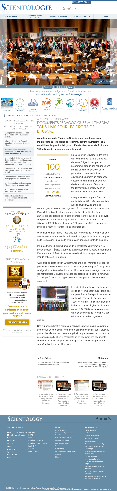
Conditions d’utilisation (90, 490)
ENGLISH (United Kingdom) (17, 435)
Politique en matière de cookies (71, 490)
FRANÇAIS (11, 440)
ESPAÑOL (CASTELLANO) (37, 443)
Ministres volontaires (58, 16)
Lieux (57, 457)
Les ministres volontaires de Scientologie (94, 447)
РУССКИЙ (11, 449)
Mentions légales (105, 490)
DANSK (10, 438)
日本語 (9, 446)
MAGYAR (31, 432)
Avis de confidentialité (51, 490)
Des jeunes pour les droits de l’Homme (95, 472)
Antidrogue (70, 109)
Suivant (70, 86)
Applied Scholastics (33, 109)
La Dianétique (89, 433)
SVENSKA (32, 438)
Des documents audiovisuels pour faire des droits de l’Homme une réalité (18, 170)
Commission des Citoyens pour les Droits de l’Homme (95, 477)
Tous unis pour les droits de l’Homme (94, 467)
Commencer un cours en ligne (95, 444)
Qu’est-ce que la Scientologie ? (35, 16)
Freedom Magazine (91, 456)
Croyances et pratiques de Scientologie (64, 434)
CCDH (94, 109)
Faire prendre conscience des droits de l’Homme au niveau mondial (17, 135)
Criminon (47, 109)
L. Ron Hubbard (11, 16)
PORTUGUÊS (33, 451)
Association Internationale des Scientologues (95, 452)
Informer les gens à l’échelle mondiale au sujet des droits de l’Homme (17, 143)
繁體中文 (10, 452)
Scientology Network (92, 435)
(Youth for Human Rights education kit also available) (17, 331)
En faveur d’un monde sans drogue (94, 463)
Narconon (58, 108)
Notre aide (7, 110)
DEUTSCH (11, 458)
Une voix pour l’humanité (63, 437)
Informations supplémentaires (65, 451)
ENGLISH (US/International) (17, 432)
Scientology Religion (91, 438)
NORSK (31, 435)
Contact (58, 454)
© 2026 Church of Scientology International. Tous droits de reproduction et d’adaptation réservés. (39, 488)
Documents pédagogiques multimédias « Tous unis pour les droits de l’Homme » (18, 152)
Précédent (48, 86)
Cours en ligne (60, 449)
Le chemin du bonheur (20, 109)
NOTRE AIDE (13, 115)
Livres (105, 16)
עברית (10, 443)
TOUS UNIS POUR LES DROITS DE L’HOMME (38, 115)
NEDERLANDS (12, 455)
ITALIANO (31, 449)
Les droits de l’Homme (82, 109)
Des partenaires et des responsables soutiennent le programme (16, 198)
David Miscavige (90, 441)
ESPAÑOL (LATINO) (35, 440)
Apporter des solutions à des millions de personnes (16, 190)
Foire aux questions (82, 16)
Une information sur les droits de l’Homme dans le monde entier (18, 184)
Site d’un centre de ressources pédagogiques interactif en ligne (18, 178)
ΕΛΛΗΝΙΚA (32, 446)
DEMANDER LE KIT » (17, 322)
